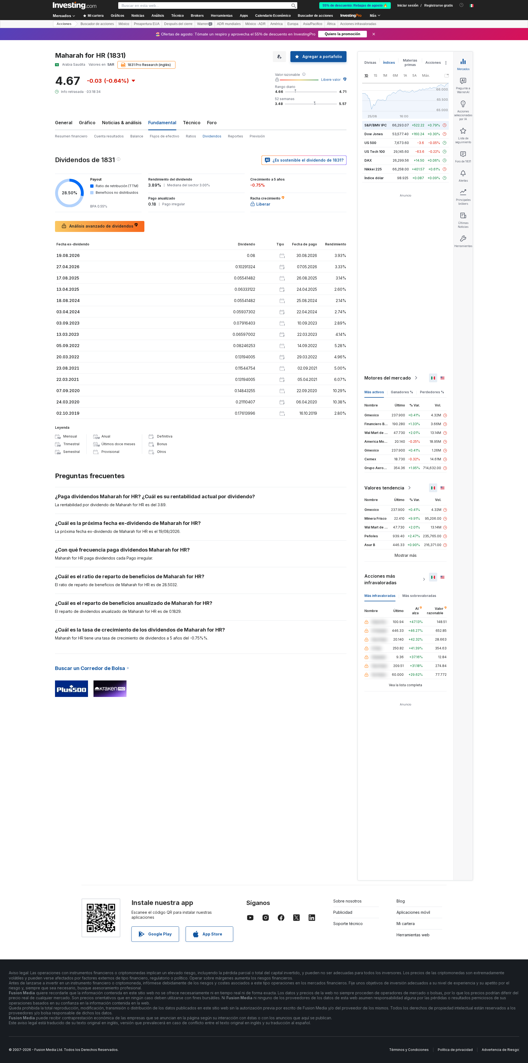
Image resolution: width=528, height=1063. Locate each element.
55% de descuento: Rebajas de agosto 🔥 (355, 5)
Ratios (191, 136)
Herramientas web (413, 934)
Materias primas (410, 62)
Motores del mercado (387, 378)
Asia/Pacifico (312, 24)
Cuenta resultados (109, 136)
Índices (389, 62)
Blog (401, 901)
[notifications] (461, 5)
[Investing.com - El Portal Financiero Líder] (74, 5)
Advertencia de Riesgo (500, 1050)
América (276, 24)
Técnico (191, 122)
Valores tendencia (384, 488)
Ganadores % (402, 392)
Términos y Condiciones (409, 1050)
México (124, 24)
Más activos (374, 392)
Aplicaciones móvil (413, 912)
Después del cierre (178, 24)
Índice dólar (374, 178)
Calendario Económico (273, 16)
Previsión (257, 136)
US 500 (370, 143)
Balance (136, 136)
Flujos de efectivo (164, 136)
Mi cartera (406, 923)
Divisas (370, 62)
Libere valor (330, 79)
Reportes (235, 136)
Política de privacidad (455, 1050)
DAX (368, 160)
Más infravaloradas (379, 596)
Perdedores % (432, 392)
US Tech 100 (374, 152)
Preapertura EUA (147, 24)
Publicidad (342, 912)
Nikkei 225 (373, 169)
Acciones (64, 24)
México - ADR (255, 24)
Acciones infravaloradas (358, 24)
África (331, 24)
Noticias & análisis (122, 122)
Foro (212, 122)
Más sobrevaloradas (419, 596)
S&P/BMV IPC (375, 125)
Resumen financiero (71, 136)
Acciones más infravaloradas (380, 579)
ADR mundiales (229, 24)
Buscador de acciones (315, 16)
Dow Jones (373, 134)
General (63, 122)
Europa (292, 24)
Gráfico (87, 122)
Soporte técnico (348, 923)
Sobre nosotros (347, 901)
